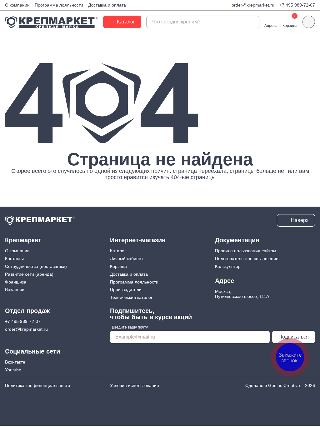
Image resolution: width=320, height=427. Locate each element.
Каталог (118, 250)
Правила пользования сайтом (245, 250)
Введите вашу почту (130, 327)
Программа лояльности (59, 5)
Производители (126, 289)
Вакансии (14, 289)
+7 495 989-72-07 (297, 5)
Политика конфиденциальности (37, 385)
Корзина (118, 266)
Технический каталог (131, 297)
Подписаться (293, 336)
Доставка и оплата (107, 5)
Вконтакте (15, 361)
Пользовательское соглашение (246, 258)
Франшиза (15, 281)
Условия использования (134, 385)
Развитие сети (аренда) (29, 274)
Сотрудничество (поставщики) (36, 266)
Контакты (14, 258)
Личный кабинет (126, 258)
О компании (17, 5)
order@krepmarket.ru (253, 5)
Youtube (13, 369)
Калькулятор (228, 266)
